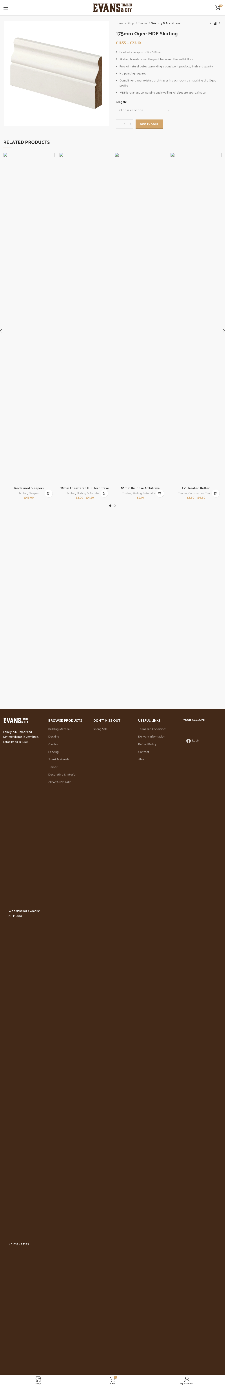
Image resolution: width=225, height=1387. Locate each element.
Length (121, 102)
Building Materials (59, 729)
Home (120, 23)
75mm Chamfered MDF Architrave (84, 488)
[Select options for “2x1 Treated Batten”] (216, 493)
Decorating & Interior (62, 775)
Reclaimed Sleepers (29, 488)
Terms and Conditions (152, 729)
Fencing (53, 752)
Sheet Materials (58, 760)
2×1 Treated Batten (196, 488)
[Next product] (219, 23)
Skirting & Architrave (165, 23)
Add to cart (149, 124)
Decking (53, 737)
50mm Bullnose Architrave (140, 488)
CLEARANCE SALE (59, 782)
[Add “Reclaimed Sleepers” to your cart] (49, 493)
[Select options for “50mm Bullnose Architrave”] (160, 493)
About (142, 760)
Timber (143, 23)
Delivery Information (151, 737)
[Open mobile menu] (6, 7)
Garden (53, 744)
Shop (131, 23)
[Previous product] (211, 23)
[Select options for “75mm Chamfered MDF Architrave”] (104, 493)
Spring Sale (100, 729)
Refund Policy (147, 744)
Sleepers (34, 494)
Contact (143, 752)
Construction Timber (201, 494)
